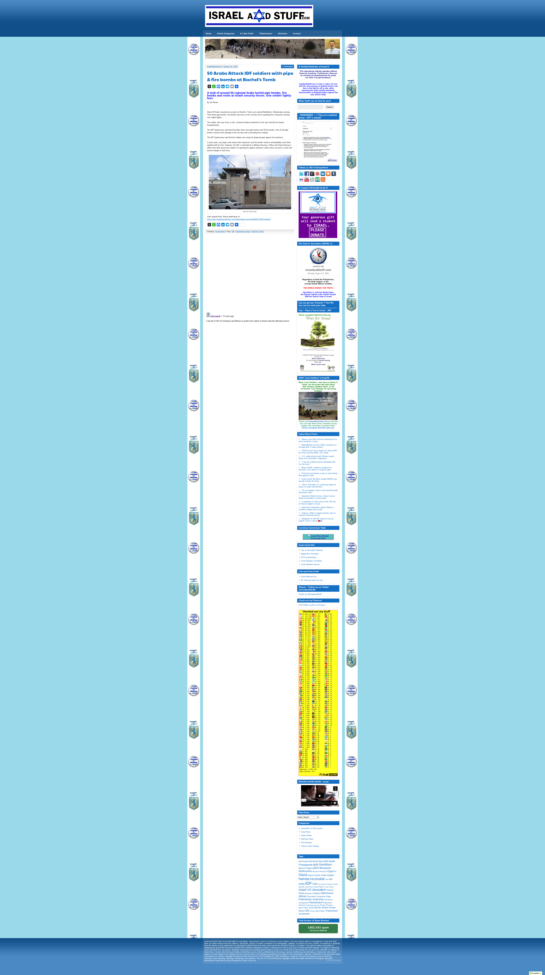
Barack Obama (306, 868)
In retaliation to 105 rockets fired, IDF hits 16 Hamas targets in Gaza (317, 503)
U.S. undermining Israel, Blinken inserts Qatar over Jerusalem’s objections (316, 457)
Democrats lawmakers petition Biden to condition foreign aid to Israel (316, 508)
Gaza (303, 875)
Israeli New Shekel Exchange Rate (319, 537)
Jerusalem (319, 889)
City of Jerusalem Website (312, 550)
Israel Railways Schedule (311, 561)
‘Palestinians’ (265, 33)
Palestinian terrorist (313, 905)
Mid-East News (307, 839)
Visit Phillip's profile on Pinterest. (312, 605)
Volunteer (282, 33)
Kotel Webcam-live (308, 577)
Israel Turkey (329, 887)
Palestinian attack (243, 231)
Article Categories (225, 33)
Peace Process (326, 905)
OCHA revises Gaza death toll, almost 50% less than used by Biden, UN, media (318, 452)
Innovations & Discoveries (312, 828)
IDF (233, 231)
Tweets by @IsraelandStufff (310, 594)
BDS (316, 867)
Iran (315, 883)
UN (307, 910)
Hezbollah (317, 879)
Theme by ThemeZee (334, 960)
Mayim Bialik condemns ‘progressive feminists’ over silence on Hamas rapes (315, 469)
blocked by (318, 929)
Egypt (330, 871)
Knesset (308, 893)
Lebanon (316, 893)
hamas (304, 879)
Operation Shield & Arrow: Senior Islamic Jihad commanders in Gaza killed (317, 497)
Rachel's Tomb (257, 231)
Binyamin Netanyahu (320, 871)
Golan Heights (327, 875)
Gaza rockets (314, 875)
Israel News (220, 231)
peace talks (303, 908)
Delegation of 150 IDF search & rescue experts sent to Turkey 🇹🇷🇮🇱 (316, 520)
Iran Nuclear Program (325, 884)
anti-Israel (303, 861)
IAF (326, 879)
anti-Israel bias (315, 861)
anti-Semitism (322, 864)
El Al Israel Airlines (308, 557)
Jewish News (306, 835)
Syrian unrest (321, 907)
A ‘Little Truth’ (247, 33)
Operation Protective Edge (319, 896)
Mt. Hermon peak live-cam (312, 580)
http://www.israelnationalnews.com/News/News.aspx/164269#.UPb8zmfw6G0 (239, 219)
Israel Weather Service (310, 564)
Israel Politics (319, 887)
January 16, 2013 (230, 66)
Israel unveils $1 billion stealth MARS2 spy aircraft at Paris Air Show (318, 480)
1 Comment (287, 66)
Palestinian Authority (311, 899)
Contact (297, 33)
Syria (311, 907)
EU (335, 871)
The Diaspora (306, 842)
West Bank (320, 911)
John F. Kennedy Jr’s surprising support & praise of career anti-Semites (317, 486)
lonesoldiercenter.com (318, 421)
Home (208, 33)
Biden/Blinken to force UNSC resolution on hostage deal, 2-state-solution (318, 446)
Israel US (305, 889)
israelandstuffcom (214, 66)
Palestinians (315, 902)
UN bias (312, 911)
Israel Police (309, 887)
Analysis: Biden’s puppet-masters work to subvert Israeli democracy (317, 514)
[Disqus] (249, 273)
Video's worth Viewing (310, 846)
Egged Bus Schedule (309, 554)
